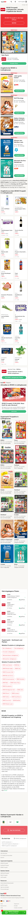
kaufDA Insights (4, 885)
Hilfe (2, 903)
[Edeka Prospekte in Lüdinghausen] (4, 822)
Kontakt (16, 905)
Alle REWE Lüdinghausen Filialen (14, 377)
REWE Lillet (20, 689)
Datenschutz (3, 905)
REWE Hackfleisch (16, 696)
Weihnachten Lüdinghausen (9, 659)
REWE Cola (17, 668)
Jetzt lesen (14, 411)
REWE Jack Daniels (7, 665)
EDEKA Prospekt (4, 863)
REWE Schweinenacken (8, 679)
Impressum (16, 903)
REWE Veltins (6, 696)
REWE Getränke (20, 679)
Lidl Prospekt (3, 877)
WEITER (14, 23)
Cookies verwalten (18, 907)
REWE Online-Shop (15, 682)
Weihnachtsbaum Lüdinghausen (10, 655)
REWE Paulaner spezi (8, 704)
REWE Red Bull (16, 700)
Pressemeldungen (5, 889)
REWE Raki (5, 682)
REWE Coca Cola (7, 700)
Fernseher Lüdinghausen (9, 651)
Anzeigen (24, 4)
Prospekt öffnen (14, 63)
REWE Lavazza (15, 693)
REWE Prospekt (4, 867)
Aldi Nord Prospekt (5, 873)
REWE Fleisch (6, 693)
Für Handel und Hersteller (6, 855)
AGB (2, 907)
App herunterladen (5, 887)
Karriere (2, 857)
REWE (5, 790)
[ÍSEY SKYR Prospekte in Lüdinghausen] (11, 822)
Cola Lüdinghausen (18, 648)
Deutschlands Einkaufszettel (7, 883)
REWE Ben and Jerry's (8, 675)
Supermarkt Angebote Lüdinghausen (10, 843)
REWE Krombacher (7, 686)
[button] (14, 47)
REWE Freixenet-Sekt (8, 672)
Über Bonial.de (4, 853)
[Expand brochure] (14, 42)
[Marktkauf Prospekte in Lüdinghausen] (17, 822)
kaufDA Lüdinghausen (7, 842)
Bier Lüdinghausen (7, 648)
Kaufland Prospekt (5, 865)
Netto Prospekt (4, 875)
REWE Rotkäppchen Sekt (9, 689)
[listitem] (7, 205)
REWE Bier (17, 665)
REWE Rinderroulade (8, 668)
